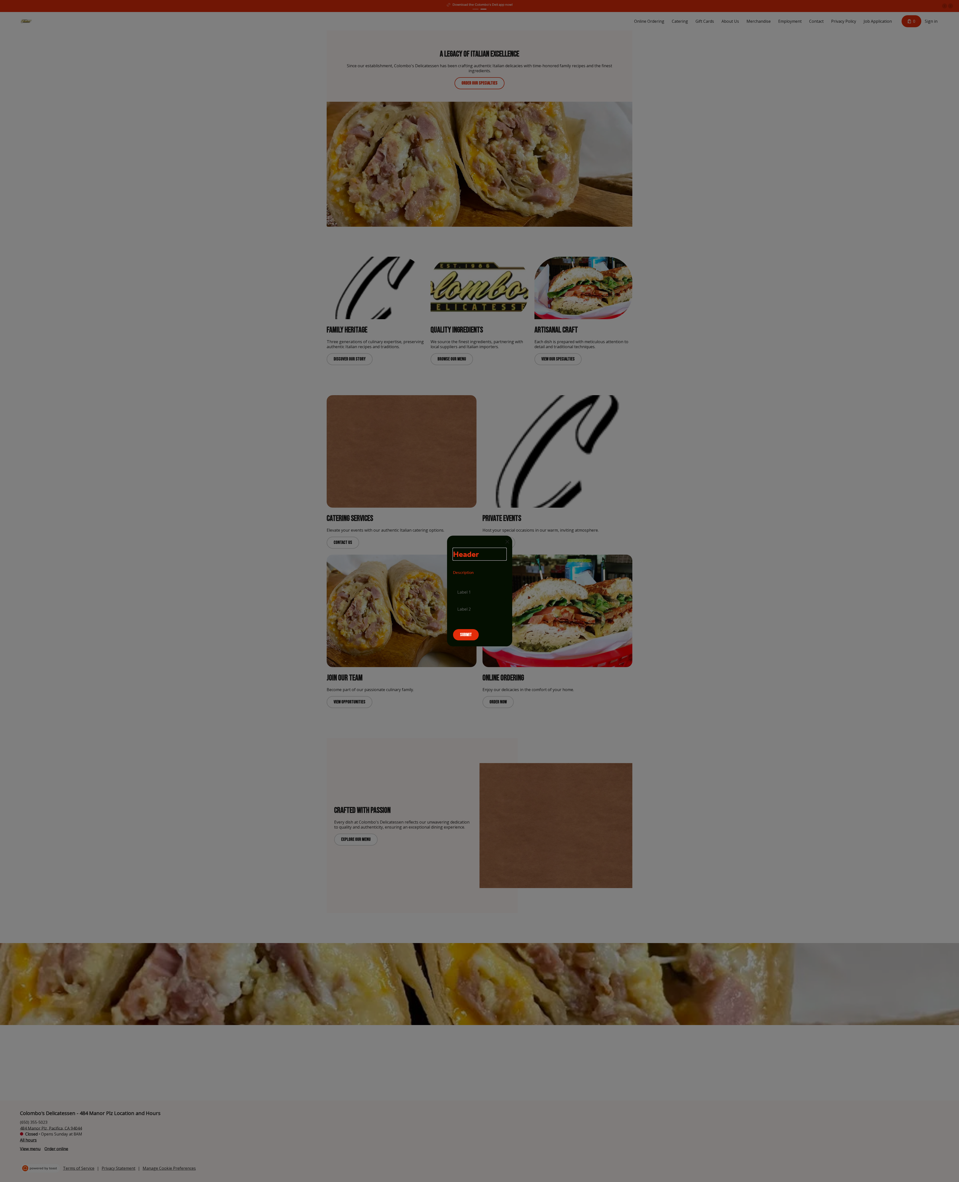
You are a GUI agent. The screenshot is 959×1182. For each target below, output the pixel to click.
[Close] (507, 542)
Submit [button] (466, 635)
